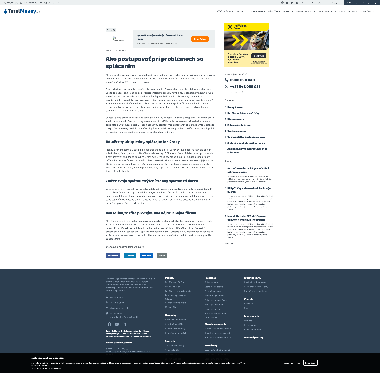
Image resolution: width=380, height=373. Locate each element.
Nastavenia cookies (138, 334)
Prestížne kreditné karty (255, 291)
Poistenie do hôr (212, 309)
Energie (351, 11)
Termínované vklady (174, 345)
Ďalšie (227, 243)
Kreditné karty (256, 11)
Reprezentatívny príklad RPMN (116, 50)
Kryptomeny (320, 3)
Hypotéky (240, 11)
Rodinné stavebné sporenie (218, 337)
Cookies (125, 334)
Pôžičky (169, 277)
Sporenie (287, 11)
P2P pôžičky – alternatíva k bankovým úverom (249, 190)
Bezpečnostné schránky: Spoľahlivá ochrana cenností (248, 170)
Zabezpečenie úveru (239, 125)
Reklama (116, 331)
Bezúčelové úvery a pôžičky (243, 113)
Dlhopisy (248, 320)
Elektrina (248, 303)
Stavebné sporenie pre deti (218, 333)
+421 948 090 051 (30, 3)
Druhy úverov (235, 107)
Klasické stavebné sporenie (218, 328)
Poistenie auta (211, 282)
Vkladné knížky (172, 350)
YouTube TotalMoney (117, 324)
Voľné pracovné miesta (141, 336)
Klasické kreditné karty (255, 282)
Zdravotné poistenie (214, 295)
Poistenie (339, 11)
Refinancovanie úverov (176, 302)
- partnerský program (360, 3)
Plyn (246, 308)
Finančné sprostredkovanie (117, 336)
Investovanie (324, 11)
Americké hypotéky (174, 324)
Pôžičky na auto (172, 286)
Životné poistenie (213, 291)
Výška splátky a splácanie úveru (246, 136)
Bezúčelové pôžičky (174, 282)
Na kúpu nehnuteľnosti (175, 319)
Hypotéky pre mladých (175, 333)
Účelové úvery (235, 119)
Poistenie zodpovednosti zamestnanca (216, 315)
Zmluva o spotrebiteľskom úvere (126, 246)
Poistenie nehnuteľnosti (216, 300)
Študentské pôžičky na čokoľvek (175, 297)
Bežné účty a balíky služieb (217, 350)
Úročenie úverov (236, 130)
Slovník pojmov (334, 3)
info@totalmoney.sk (51, 3)
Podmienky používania (131, 331)
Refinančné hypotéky (175, 328)
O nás (108, 331)
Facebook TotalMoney (109, 324)
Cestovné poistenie (214, 286)
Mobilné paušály (367, 11)
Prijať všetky (310, 363)
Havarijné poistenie (214, 304)
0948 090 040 (12, 3)
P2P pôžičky (170, 307)
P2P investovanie (252, 329)
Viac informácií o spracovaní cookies (46, 368)
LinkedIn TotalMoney (124, 324)
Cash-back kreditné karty (256, 286)
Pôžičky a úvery (224, 11)
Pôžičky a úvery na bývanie (178, 291)
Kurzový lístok (307, 3)
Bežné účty (273, 11)
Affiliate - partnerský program (119, 342)
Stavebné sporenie (304, 11)
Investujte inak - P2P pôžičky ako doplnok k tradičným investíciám (246, 218)
